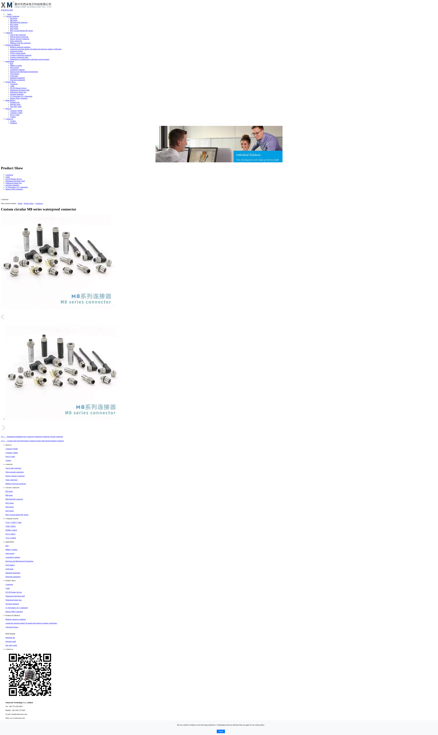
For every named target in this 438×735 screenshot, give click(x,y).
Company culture (16, 113)
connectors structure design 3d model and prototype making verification (35, 49)
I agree (221, 731)
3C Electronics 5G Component (21, 96)
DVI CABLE (10, 534)
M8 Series (13, 20)
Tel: (6, 706)
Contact (13, 121)
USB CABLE (10, 526)
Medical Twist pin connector (20, 43)
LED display (14, 74)
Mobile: (8, 710)
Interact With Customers (18, 98)
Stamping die (15, 102)
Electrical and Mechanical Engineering (24, 72)
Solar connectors (16, 41)
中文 (3, 10)
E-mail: (8, 714)
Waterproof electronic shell (19, 90)
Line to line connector (18, 35)
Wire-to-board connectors (19, 37)
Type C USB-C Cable (13, 522)
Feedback (13, 123)
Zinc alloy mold (15, 107)
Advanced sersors (16, 51)
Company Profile (16, 111)
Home (20, 203)
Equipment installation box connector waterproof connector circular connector (32, 437)
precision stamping (16, 94)
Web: (7, 718)
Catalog (13, 117)
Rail (11, 63)
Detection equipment (17, 80)
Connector (14, 84)
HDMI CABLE (11, 530)
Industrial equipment (17, 78)
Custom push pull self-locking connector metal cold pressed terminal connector (32, 441)
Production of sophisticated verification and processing (29, 59)
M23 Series (14, 29)
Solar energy (14, 68)
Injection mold (15, 104)
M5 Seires (13, 18)
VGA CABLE (10, 538)
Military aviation (16, 65)
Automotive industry (17, 70)
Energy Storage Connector (19, 39)
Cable (12, 86)
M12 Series (14, 24)
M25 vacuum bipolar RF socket (21, 31)
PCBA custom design (18, 53)
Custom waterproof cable (19, 57)
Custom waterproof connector (20, 55)
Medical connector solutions (20, 47)
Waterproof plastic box (18, 92)
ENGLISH (9, 10)
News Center (15, 115)
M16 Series (14, 26)
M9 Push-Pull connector (18, 22)
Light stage (14, 76)
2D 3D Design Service (18, 88)
